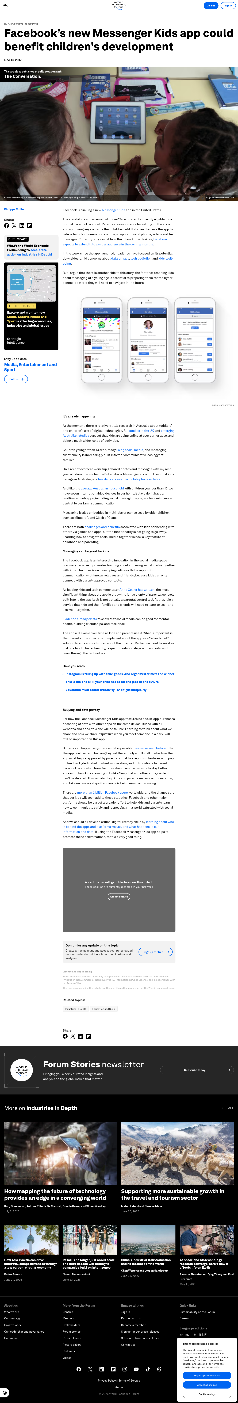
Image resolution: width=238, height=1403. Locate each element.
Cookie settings (207, 1394)
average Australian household (102, 488)
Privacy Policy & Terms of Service (119, 1380)
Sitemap (119, 1387)
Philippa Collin (14, 209)
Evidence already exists (80, 619)
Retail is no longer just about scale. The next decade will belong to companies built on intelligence (89, 1263)
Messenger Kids (113, 210)
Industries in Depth (21, 24)
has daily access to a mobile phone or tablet (130, 479)
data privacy (120, 258)
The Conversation (22, 76)
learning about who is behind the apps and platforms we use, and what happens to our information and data (118, 827)
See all (228, 1108)
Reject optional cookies (207, 1375)
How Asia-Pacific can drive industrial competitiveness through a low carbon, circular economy (30, 1263)
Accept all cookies (207, 1384)
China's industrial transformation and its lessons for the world (146, 1262)
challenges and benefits (102, 527)
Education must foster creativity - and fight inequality (106, 690)
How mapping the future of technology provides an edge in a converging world (55, 1194)
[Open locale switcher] (4, 1392)
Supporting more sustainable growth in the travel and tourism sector (172, 1194)
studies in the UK (141, 430)
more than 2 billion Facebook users (102, 792)
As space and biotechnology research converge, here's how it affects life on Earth (204, 1263)
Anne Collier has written (137, 589)
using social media (129, 450)
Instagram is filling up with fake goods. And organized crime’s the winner (120, 674)
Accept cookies (119, 896)
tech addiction (141, 258)
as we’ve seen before (150, 748)
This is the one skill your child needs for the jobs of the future (112, 682)
